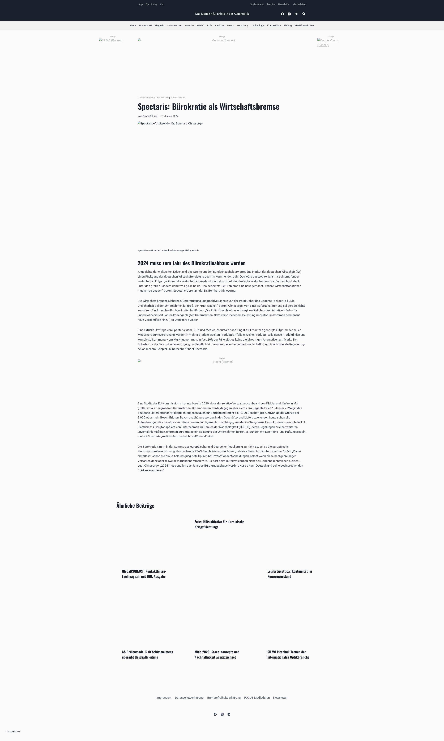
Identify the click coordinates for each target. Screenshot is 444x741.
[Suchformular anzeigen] (304, 14)
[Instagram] (289, 14)
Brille (209, 25)
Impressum (164, 697)
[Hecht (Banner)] (222, 375)
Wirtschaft (177, 97)
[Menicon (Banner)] (222, 61)
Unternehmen (174, 25)
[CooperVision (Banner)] (331, 90)
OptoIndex (151, 4)
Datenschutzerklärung (189, 697)
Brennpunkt (145, 25)
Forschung (243, 25)
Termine (271, 4)
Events (230, 25)
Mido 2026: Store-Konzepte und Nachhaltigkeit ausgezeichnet (217, 654)
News (133, 25)
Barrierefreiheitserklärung (224, 697)
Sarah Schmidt (150, 116)
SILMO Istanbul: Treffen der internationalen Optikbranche (288, 654)
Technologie (257, 25)
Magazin (159, 25)
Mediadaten (299, 4)
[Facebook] (282, 14)
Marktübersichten (304, 25)
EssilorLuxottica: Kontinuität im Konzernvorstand (289, 573)
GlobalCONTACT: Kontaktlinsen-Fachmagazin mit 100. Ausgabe (144, 573)
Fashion (219, 25)
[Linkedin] (296, 14)
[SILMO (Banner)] (113, 90)
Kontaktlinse (274, 25)
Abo (162, 4)
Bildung (288, 25)
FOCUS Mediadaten (257, 697)
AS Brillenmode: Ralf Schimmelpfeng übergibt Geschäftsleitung (147, 654)
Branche (189, 25)
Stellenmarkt (257, 4)
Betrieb (200, 25)
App (140, 4)
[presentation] (149, 538)
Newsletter (284, 4)
